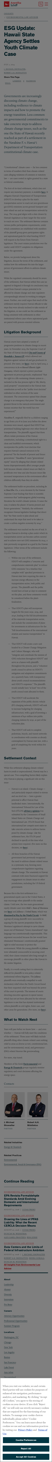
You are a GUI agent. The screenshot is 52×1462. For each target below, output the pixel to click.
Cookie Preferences (26, 1440)
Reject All (26, 1448)
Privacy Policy (25, 1429)
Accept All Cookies (26, 1457)
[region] (26, 1420)
